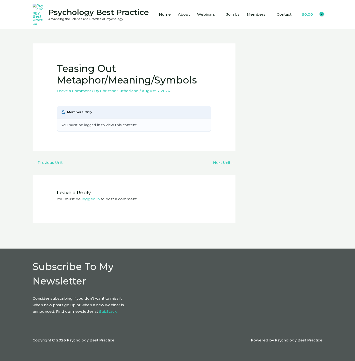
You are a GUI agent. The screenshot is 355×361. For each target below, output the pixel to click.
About (184, 14)
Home (165, 14)
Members (256, 14)
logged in (91, 199)
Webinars (206, 14)
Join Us (233, 14)
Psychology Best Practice (98, 12)
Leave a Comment (74, 91)
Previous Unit (48, 162)
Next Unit (224, 162)
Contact (284, 14)
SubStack (108, 311)
